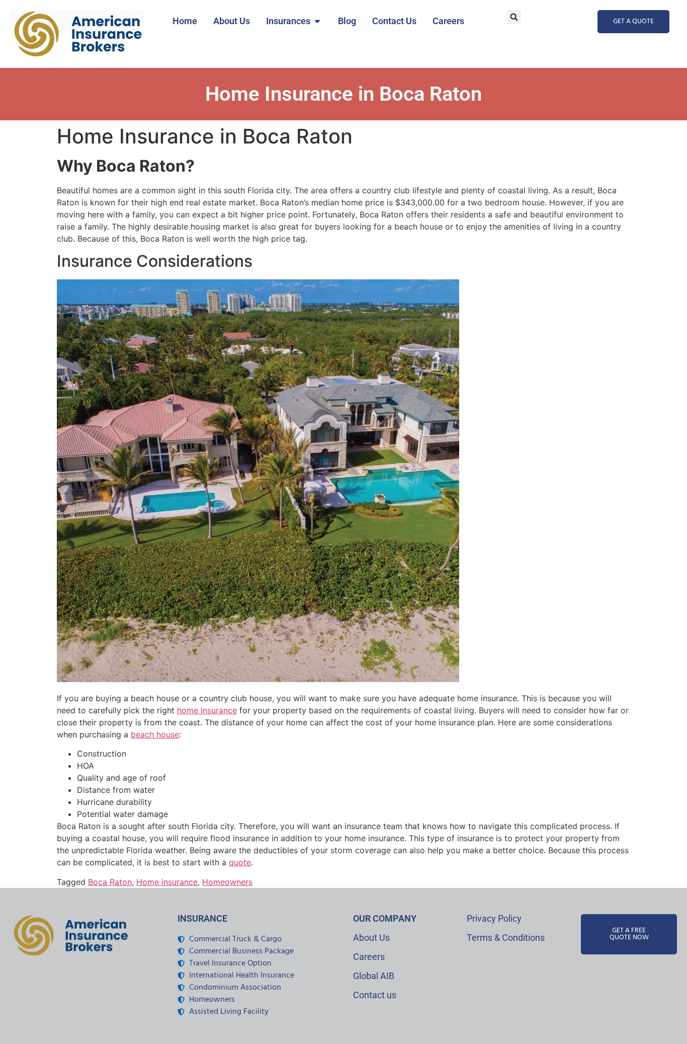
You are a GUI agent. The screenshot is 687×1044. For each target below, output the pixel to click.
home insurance (207, 710)
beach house (155, 734)
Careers (369, 956)
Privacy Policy (494, 918)
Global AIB (373, 976)
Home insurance (167, 882)
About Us (371, 937)
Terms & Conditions (506, 937)
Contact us (374, 995)
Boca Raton (110, 882)
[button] (514, 17)
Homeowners (227, 882)
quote (240, 862)
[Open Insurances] (317, 21)
